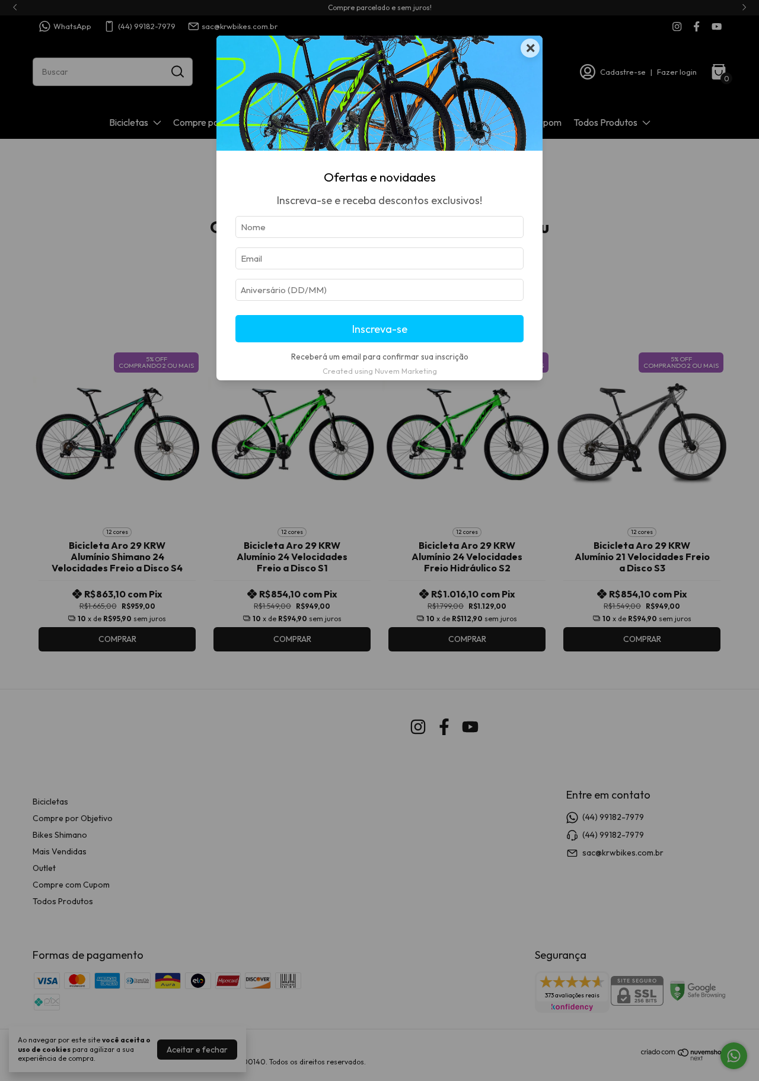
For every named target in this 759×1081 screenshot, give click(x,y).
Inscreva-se (379, 329)
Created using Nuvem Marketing (380, 371)
